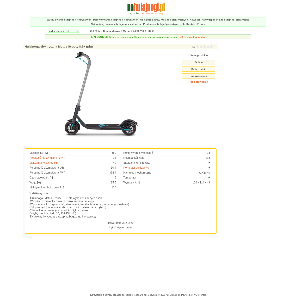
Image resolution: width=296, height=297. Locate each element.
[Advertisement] (120, 264)
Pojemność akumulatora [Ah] (46, 167)
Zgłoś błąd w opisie (120, 227)
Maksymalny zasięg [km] (44, 162)
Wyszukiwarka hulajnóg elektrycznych (69, 19)
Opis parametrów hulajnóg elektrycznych (164, 19)
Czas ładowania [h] (41, 177)
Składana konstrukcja (136, 162)
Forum (201, 24)
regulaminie (162, 37)
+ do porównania (198, 81)
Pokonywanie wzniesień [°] (139, 152)
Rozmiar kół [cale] (134, 157)
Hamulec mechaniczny (137, 172)
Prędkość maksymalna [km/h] (47, 157)
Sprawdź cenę (199, 76)
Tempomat (129, 177)
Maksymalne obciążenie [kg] (46, 187)
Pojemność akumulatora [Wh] (47, 172)
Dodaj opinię (198, 69)
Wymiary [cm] (131, 182)
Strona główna (111, 31)
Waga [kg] (35, 182)
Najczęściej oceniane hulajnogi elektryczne (116, 24)
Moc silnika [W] (38, 152)
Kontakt (191, 24)
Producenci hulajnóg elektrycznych (164, 24)
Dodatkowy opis (38, 193)
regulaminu (140, 294)
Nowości (195, 19)
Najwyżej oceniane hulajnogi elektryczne (225, 19)
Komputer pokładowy (136, 167)
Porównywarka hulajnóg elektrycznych (115, 19)
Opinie (199, 62)
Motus (126, 31)
